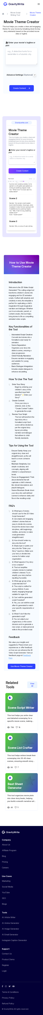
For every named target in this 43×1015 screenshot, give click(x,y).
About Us (6, 844)
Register (5, 965)
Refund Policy (8, 1003)
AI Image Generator (10, 929)
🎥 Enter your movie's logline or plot (20, 44)
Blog (4, 856)
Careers (5, 867)
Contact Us (7, 953)
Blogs (4, 904)
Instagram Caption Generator (14, 940)
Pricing (5, 862)
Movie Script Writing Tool (15, 14)
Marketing (6, 881)
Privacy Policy (8, 998)
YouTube (6, 892)
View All (32, 685)
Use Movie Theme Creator (21, 666)
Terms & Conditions (10, 992)
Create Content (19, 88)
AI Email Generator (10, 934)
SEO (4, 898)
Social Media (7, 887)
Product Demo (8, 959)
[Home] (3, 14)
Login (4, 971)
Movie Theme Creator (35, 14)
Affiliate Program (9, 850)
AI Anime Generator (10, 923)
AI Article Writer (8, 917)
